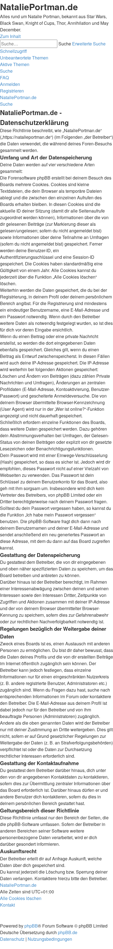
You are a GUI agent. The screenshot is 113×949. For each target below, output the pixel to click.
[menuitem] (24, 58)
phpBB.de (67, 932)
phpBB (31, 926)
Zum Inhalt (10, 36)
